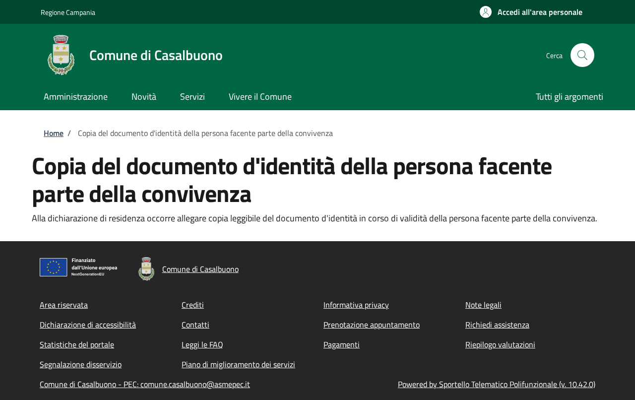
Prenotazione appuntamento (371, 325)
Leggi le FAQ (202, 344)
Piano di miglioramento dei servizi (238, 364)
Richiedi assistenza (497, 325)
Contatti (195, 325)
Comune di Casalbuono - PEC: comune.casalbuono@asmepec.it (145, 384)
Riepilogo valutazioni (500, 344)
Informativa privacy (356, 305)
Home (54, 133)
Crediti (193, 305)
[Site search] (582, 55)
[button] (531, 12)
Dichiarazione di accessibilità (88, 325)
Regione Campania (68, 12)
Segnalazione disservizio (81, 364)
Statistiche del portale (77, 344)
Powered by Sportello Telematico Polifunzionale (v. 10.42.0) (496, 384)
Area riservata (64, 305)
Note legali (483, 305)
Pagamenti (341, 344)
